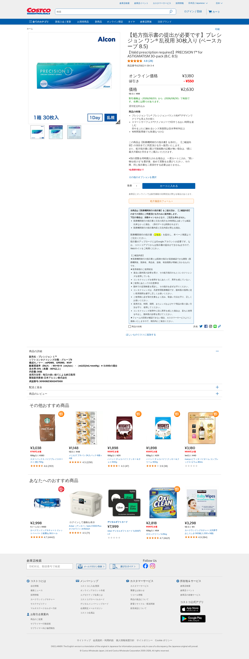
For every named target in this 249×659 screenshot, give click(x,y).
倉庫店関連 (146, 21)
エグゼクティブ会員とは (91, 595)
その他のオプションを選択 (142, 177)
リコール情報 (136, 595)
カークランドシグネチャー (43, 599)
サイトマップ (84, 640)
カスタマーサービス (141, 581)
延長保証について (138, 608)
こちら (157, 234)
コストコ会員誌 (87, 612)
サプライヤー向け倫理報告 (43, 628)
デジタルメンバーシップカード (94, 603)
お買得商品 (83, 21)
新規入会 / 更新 (63, 21)
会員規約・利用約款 (103, 640)
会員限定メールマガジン (91, 608)
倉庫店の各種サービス (190, 595)
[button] (172, 12)
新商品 (98, 21)
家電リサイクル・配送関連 (142, 603)
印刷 (217, 29)
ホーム (30, 28)
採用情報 (35, 595)
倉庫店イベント (187, 590)
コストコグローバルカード (92, 599)
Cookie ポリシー (163, 640)
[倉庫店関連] (152, 21)
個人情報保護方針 (125, 640)
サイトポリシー (145, 640)
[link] (201, 326)
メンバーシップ (89, 581)
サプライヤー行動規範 (41, 623)
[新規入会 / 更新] (71, 21)
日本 (218, 3)
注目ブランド (165, 21)
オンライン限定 (115, 21)
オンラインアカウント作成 (92, 590)
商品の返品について (139, 599)
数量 (129, 185)
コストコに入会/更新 (89, 586)
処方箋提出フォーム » (161, 201)
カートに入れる (169, 186)
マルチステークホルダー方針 (44, 608)
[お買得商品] (89, 21)
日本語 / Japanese (196, 3)
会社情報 (35, 586)
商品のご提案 (37, 619)
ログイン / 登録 (193, 11)
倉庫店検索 (34, 561)
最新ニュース (37, 590)
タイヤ (131, 21)
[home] (39, 11)
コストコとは (38, 581)
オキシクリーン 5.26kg (156, 534)
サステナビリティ (39, 603)
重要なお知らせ (137, 590)
